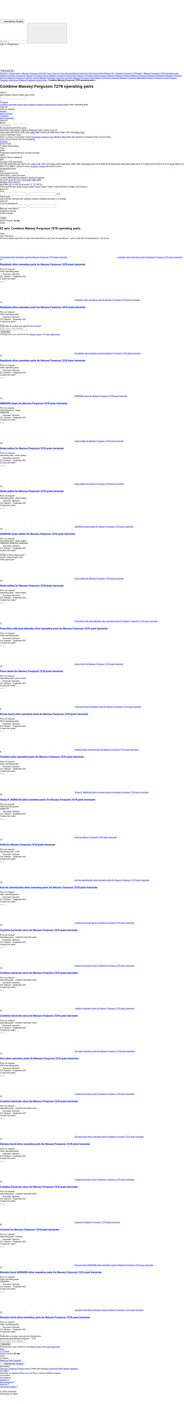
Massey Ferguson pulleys (37, 76)
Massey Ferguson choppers (107, 78)
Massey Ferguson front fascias (63, 76)
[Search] (47, 33)
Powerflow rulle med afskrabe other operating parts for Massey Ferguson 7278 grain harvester (54, 628)
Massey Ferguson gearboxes (13, 76)
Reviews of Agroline (49, 1369)
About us (4, 1360)
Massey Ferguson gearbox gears (91, 76)
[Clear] (1, 100)
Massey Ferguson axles (83, 78)
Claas (62, 73)
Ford (86, 73)
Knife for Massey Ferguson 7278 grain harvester (27, 844)
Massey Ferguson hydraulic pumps (23, 78)
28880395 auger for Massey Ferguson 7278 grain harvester (33, 403)
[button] (92, 57)
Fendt (80, 73)
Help (10, 1360)
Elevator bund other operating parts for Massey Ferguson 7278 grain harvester (45, 1144)
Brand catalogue (70, 1369)
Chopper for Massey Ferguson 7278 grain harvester (29, 1229)
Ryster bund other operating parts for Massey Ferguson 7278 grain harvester (44, 714)
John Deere (93, 73)
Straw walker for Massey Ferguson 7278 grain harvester (32, 448)
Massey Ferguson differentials (133, 78)
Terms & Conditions (8, 1369)
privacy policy (36, 334)
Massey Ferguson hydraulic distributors (148, 76)
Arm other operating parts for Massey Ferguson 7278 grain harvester (39, 1058)
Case (48, 73)
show (3, 218)
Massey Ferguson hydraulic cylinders (56, 78)
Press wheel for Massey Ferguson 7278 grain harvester (31, 671)
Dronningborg (71, 73)
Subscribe (5, 332)
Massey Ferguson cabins (158, 78)
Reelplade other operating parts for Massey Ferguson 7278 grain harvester (42, 264)
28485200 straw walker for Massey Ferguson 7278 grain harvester (37, 533)
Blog (61, 1369)
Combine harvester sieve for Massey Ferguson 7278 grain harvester (39, 930)
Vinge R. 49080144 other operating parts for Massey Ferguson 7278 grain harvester (47, 799)
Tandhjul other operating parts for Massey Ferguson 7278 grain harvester (42, 756)
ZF (112, 73)
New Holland (105, 73)
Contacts (17, 1360)
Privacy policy (24, 1369)
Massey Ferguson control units (32, 80)
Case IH (55, 73)
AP (44, 73)
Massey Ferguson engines (118, 76)
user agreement (53, 334)
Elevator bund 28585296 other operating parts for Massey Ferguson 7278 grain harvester (51, 1272)
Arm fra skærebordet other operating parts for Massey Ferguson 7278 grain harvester (49, 887)
